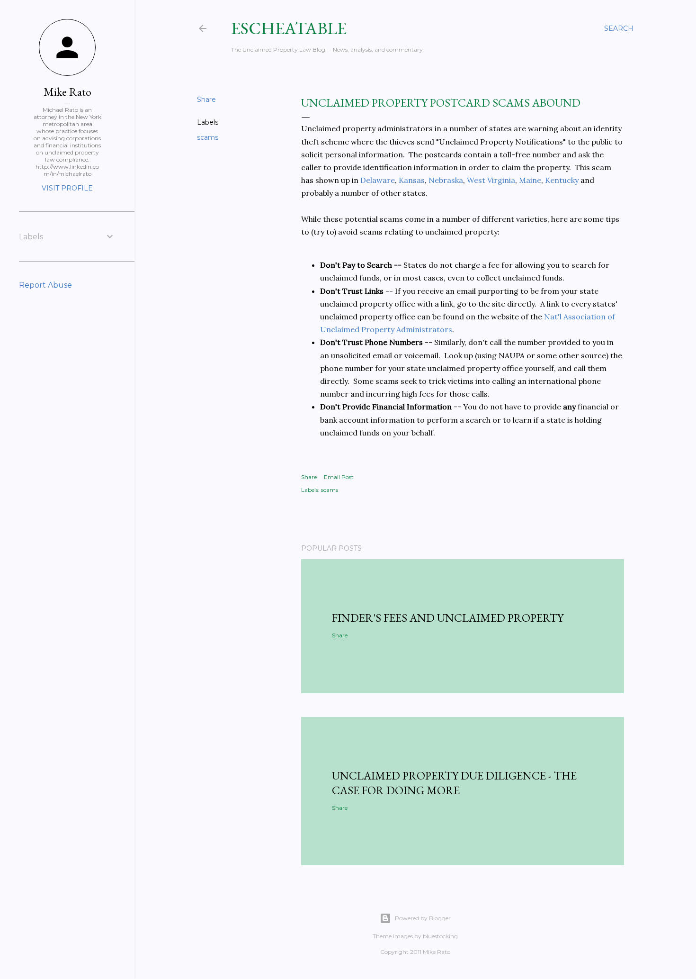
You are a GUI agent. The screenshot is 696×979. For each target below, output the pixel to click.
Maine (530, 180)
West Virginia (491, 180)
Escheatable (289, 28)
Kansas (412, 180)
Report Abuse (45, 285)
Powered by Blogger (423, 918)
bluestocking (440, 936)
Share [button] (206, 99)
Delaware (377, 180)
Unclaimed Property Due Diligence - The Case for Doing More (454, 783)
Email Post (339, 476)
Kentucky (562, 180)
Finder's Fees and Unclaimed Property (447, 617)
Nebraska (445, 180)
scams (207, 137)
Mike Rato (67, 91)
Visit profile (67, 188)
